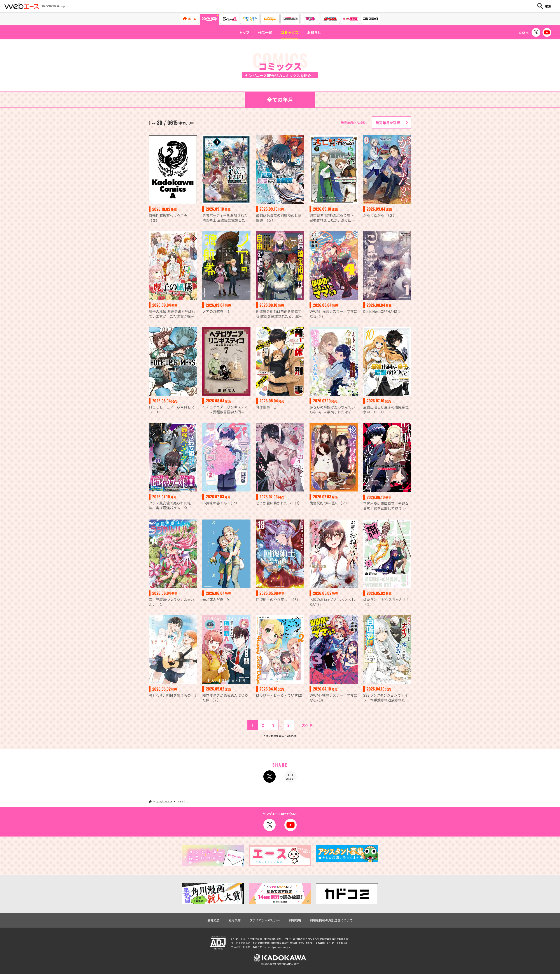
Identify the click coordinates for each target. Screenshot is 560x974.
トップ (244, 32)
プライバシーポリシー (264, 920)
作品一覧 (265, 32)
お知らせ (314, 32)
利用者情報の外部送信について (331, 920)
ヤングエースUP (164, 801)
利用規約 (234, 920)
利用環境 (295, 920)
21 (288, 725)
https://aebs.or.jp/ (280, 947)
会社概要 (213, 920)
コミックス (289, 32)
